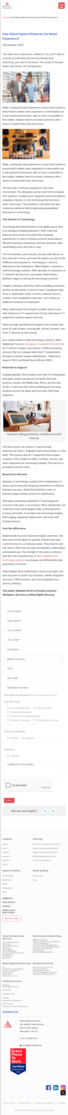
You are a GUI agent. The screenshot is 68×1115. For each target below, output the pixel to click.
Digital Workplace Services (44, 856)
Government (7, 876)
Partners (6, 852)
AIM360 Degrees (40, 940)
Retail (4, 884)
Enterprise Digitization (12, 1000)
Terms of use (8, 1103)
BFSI (4, 892)
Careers (5, 860)
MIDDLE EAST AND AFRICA (9, 911)
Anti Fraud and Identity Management (42, 949)
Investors (6, 856)
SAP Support (8, 1004)
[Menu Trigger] (61, 5)
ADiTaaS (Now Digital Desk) (10, 986)
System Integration (10, 970)
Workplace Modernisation (44, 974)
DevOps (5, 998)
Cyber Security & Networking (45, 848)
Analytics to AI (8, 994)
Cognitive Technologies (12, 969)
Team (4, 848)
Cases (5, 864)
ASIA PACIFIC (8, 902)
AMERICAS (7, 898)
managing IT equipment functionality (44, 343)
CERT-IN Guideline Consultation (46, 941)
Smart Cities (7, 972)
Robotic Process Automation (15, 1006)
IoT (3, 967)
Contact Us (10, 1012)
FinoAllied (6, 990)
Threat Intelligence (41, 943)
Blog (35, 880)
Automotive (7, 888)
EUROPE (6, 906)
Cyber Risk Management (43, 952)
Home (5, 17)
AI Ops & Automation (42, 860)
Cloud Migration (9, 951)
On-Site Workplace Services (45, 972)
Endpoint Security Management (46, 947)
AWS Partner (7, 949)
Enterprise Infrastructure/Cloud (46, 844)
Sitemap (61, 1103)
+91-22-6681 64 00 (30, 1038)
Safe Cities (7, 974)
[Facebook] (48, 1087)
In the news (38, 876)
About (5, 844)
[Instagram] (63, 1087)
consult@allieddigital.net (31, 1045)
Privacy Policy (24, 1103)
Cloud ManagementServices (10, 943)
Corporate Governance (44, 1103)
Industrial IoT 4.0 (9, 976)
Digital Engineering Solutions (45, 852)
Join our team (11, 918)
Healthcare (7, 880)
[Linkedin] (55, 1087)
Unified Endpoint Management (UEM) (41, 970)
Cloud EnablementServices (10, 947)
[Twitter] (63, 1092)
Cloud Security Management (45, 945)
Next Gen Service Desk (43, 967)
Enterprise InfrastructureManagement (13, 954)
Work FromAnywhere (7, 957)
